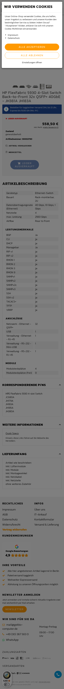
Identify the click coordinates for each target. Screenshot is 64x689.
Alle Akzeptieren (32, 47)
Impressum (13, 35)
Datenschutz (14, 38)
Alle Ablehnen (32, 55)
